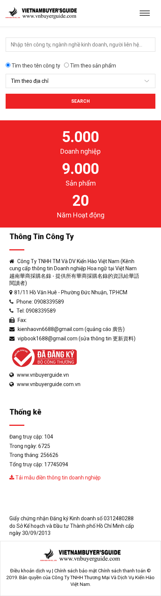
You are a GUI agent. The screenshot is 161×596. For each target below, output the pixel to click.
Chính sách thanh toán (122, 571)
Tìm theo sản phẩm (92, 66)
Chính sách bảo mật (75, 571)
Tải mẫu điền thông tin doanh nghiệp (57, 478)
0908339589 (49, 302)
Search (80, 101)
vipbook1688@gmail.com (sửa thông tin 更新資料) (77, 338)
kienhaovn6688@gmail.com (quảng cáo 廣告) (71, 329)
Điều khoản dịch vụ (30, 571)
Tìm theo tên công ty (35, 66)
